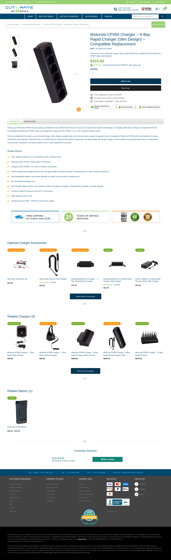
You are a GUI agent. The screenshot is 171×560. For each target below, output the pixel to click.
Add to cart (125, 81)
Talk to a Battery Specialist (151, 107)
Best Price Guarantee (52, 484)
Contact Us (12, 511)
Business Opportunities (86, 494)
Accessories (91, 16)
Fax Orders (13, 494)
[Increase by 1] (98, 71)
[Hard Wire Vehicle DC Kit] (21, 264)
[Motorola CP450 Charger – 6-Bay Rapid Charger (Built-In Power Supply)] (85, 337)
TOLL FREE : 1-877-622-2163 (40, 472)
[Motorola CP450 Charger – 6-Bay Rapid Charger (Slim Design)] (77, 110)
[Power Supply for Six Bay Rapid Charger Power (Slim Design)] (149, 264)
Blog (10, 504)
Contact (132, 2)
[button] (76, 72)
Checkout (146, 2)
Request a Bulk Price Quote (102, 107)
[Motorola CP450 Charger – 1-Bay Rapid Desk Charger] (21, 337)
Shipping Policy (50, 491)
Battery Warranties (52, 487)
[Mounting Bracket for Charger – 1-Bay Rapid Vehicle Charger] (85, 264)
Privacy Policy (50, 497)
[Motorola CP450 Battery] (21, 412)
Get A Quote (158, 25)
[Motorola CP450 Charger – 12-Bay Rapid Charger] (149, 337)
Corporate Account (15, 484)
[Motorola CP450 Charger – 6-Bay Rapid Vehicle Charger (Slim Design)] (117, 337)
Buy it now (126, 88)
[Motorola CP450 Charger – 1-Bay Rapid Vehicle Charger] (53, 337)
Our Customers (83, 487)
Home (30, 16)
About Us (81, 484)
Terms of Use (82, 539)
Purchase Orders (127, 107)
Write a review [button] (107, 459)
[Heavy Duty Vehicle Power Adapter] (53, 264)
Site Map (12, 508)
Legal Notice (50, 501)
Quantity (94, 69)
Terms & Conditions (85, 491)
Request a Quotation (15, 487)
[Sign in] (157, 9)
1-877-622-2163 (124, 8)
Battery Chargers (69, 16)
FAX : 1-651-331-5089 (96, 472)
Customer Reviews (85, 501)
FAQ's (11, 501)
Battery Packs (46, 16)
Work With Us (83, 497)
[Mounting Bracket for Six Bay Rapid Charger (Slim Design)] (117, 264)
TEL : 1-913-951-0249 (70, 472)
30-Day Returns (14, 497)
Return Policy (50, 494)
